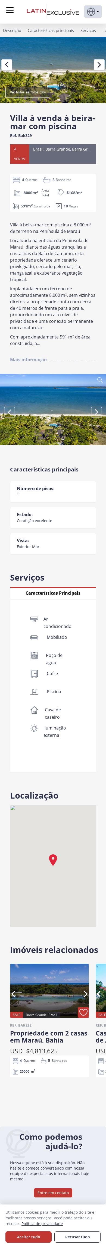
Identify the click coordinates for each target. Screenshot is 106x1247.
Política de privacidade (42, 1223)
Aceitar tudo (28, 1236)
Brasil (38, 149)
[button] (93, 11)
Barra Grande (57, 149)
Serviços (88, 30)
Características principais (51, 30)
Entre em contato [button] (53, 1192)
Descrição (12, 30)
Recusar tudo (77, 1236)
